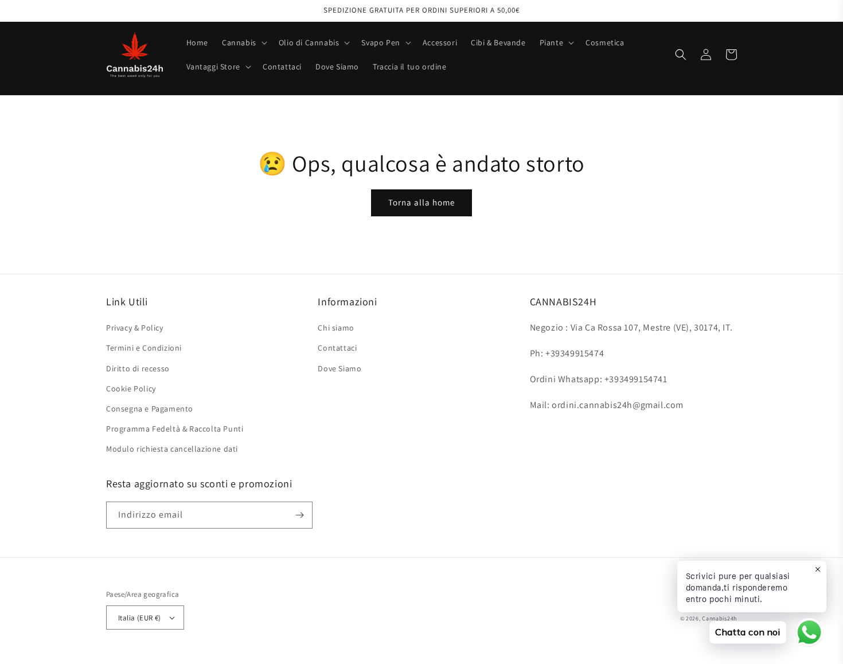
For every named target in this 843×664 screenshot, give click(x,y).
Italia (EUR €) (139, 618)
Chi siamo (336, 328)
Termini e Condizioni (144, 348)
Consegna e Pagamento (149, 408)
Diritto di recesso (138, 368)
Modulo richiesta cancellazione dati (172, 449)
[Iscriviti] (299, 515)
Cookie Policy (131, 388)
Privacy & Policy (134, 328)
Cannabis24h (719, 618)
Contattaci (337, 348)
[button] (243, 42)
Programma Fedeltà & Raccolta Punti (174, 429)
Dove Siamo (339, 368)
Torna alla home (421, 202)
